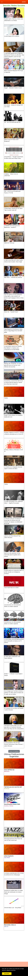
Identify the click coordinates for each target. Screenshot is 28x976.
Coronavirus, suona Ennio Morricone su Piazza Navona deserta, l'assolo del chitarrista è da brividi (13, 382)
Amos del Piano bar (9, 769)
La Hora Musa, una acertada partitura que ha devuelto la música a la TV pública (14, 641)
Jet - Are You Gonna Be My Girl (12, 122)
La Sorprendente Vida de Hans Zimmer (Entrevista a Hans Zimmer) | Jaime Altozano (13, 744)
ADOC (24, 2)
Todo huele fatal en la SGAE (11, 587)
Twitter (6, 398)
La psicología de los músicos (11, 36)
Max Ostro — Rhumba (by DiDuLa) (13, 277)
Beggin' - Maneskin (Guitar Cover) (13, 87)
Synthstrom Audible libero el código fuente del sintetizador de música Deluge (13, 892)
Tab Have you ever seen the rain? (13, 787)
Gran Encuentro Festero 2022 (12, 804)
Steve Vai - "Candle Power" (11, 312)
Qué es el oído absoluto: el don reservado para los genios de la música (12, 554)
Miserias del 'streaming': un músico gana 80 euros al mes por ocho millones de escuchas (13, 365)
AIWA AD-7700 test (9, 243)
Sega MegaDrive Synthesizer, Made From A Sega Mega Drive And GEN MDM (13, 330)
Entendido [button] (6, 973)
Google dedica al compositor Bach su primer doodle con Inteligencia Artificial (14, 572)
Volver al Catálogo (14, 751)
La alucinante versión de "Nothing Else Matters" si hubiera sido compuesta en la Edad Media (13, 348)
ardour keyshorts (8, 856)
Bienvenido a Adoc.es (10, 925)
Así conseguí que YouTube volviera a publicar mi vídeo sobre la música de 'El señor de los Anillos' (13, 692)
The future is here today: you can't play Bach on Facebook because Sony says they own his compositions (14, 727)
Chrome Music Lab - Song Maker (12, 907)
